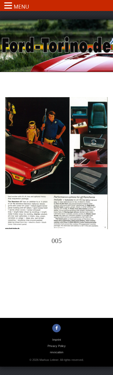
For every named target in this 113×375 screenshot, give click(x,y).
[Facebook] (56, 328)
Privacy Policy (57, 346)
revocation (56, 352)
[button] (9, 6)
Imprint (56, 339)
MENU (21, 6)
